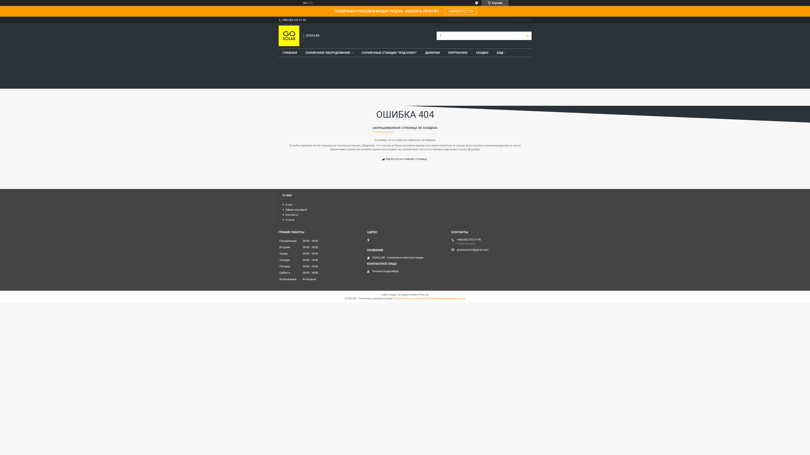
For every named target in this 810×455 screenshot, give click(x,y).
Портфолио (458, 52)
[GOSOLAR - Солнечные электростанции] (289, 35)
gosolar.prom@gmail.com (473, 249)
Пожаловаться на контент (409, 298)
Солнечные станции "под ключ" (389, 52)
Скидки (482, 52)
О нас (288, 204)
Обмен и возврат (296, 209)
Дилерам (432, 52)
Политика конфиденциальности (446, 298)
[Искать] (527, 36)
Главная (290, 52)
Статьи (289, 219)
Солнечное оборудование (327, 52)
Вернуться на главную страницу (406, 159)
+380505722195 (460, 11)
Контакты (291, 214)
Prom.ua (424, 294)
